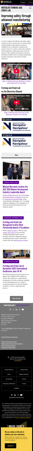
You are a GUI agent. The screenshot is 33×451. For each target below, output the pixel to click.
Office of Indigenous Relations (23, 417)
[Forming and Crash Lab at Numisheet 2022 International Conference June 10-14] (16, 254)
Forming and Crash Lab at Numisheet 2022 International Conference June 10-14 (15, 268)
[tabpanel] (16, 229)
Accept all (10, 446)
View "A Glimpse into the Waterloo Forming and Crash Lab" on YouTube (16, 82)
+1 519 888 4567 (18, 360)
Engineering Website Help (8, 347)
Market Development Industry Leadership (16, 196)
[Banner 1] (6, 36)
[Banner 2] (16, 36)
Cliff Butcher (9, 328)
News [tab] (16, 155)
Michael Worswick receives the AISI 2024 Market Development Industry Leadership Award (15, 189)
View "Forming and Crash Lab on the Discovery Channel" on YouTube (16, 113)
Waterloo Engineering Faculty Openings (12, 344)
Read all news (16, 298)
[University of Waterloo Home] (6, 2)
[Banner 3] (26, 36)
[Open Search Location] (30, 2)
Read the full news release (21, 240)
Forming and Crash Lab (9, 232)
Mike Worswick (12, 230)
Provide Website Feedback (8, 345)
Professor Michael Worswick (10, 195)
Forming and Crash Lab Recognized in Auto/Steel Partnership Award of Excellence (16, 225)
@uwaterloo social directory (16, 397)
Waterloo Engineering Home (9, 342)
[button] (25, 2)
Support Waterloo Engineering (9, 337)
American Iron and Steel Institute (13, 199)
